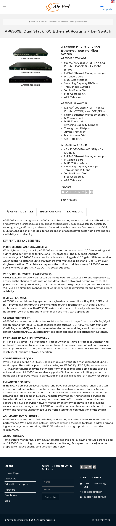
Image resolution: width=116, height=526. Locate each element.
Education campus (16, 484)
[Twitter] (67, 192)
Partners (10, 489)
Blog (7, 500)
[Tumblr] (83, 192)
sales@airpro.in (93, 491)
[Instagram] (90, 467)
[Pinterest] (79, 192)
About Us (10, 478)
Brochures (11, 495)
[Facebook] (71, 192)
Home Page (12, 473)
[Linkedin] (87, 192)
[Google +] (75, 192)
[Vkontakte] (91, 192)
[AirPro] (58, 7)
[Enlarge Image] (30, 67)
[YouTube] (94, 467)
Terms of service (101, 519)
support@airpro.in (95, 496)
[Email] (63, 192)
